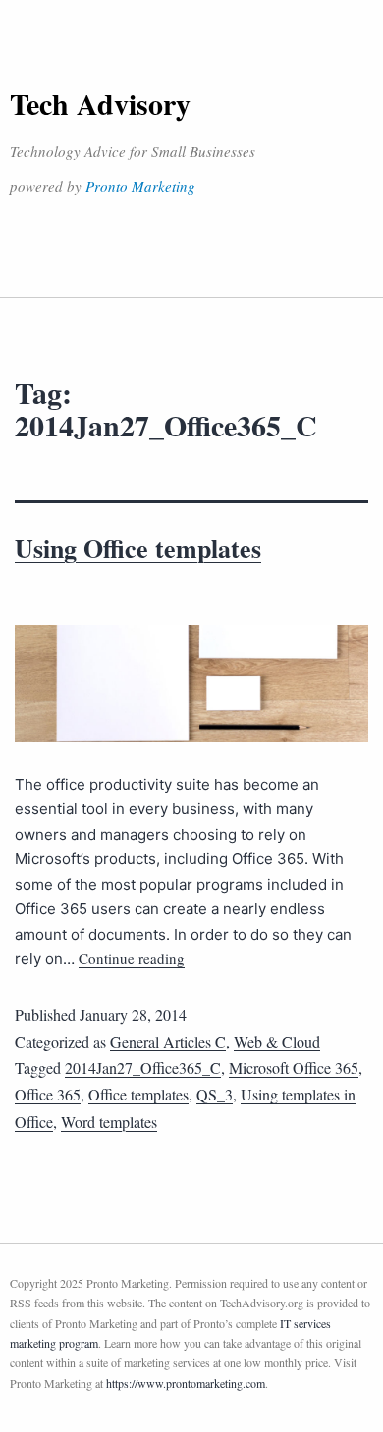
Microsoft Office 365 (293, 1067)
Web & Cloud (277, 1041)
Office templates (138, 1094)
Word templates (109, 1121)
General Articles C (168, 1041)
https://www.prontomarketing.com (185, 1383)
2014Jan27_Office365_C (143, 1067)
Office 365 (48, 1094)
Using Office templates (138, 548)
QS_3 (214, 1094)
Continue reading (132, 958)
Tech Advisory (100, 103)
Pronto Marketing (140, 186)
